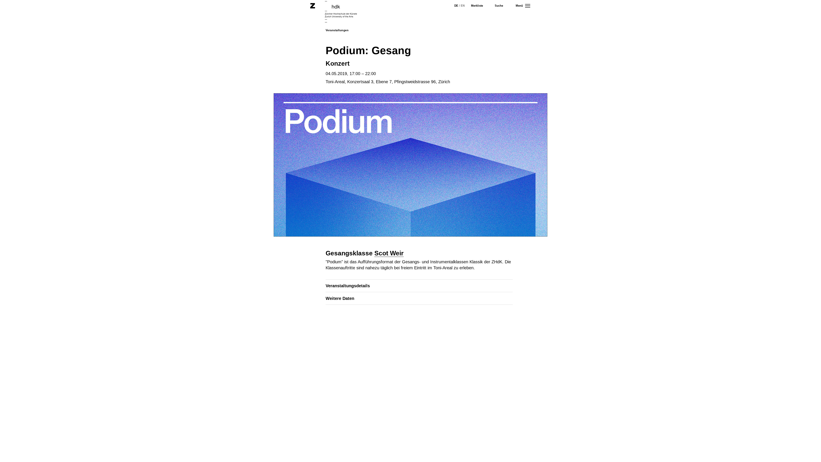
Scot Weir (389, 253)
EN (463, 5)
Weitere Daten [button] (340, 298)
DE (456, 5)
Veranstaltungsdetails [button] (348, 285)
